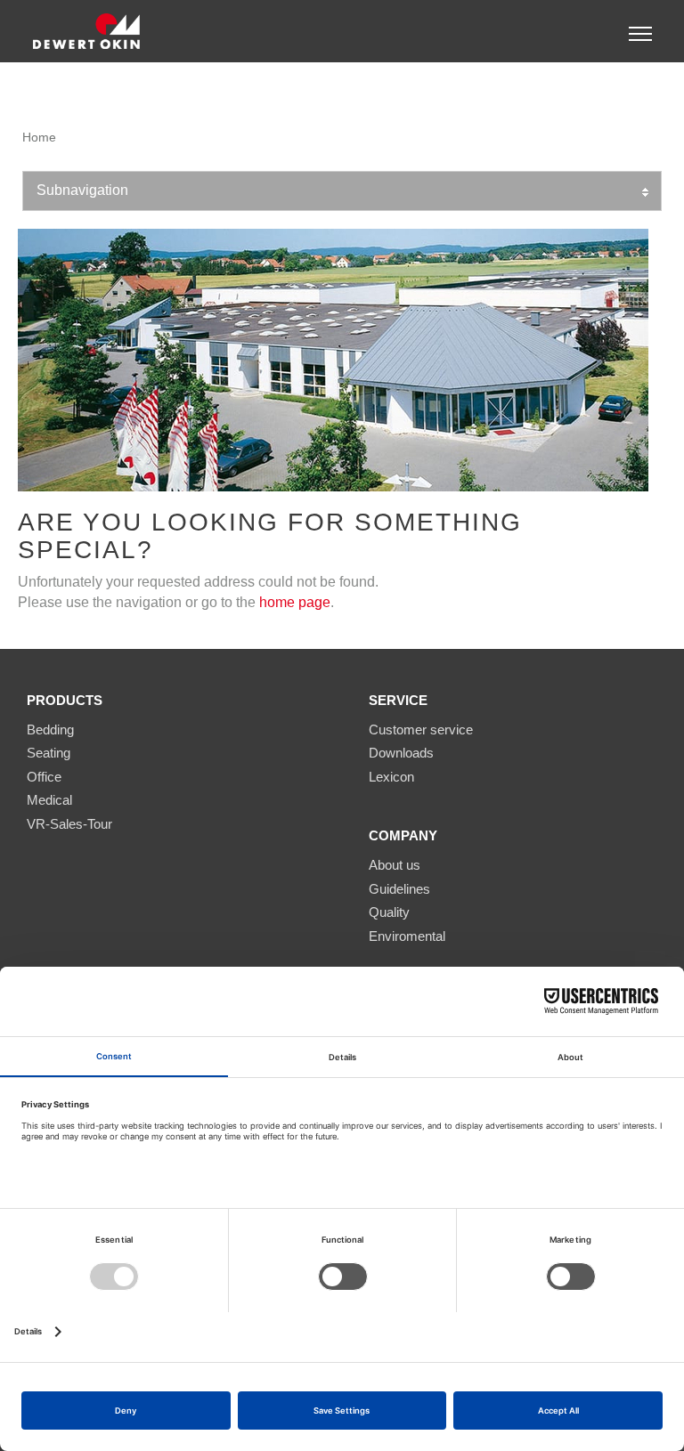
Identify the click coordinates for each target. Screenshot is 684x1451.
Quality (389, 912)
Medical (49, 799)
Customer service (421, 729)
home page (294, 602)
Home (39, 137)
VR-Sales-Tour (69, 823)
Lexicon (391, 776)
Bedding (50, 729)
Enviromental (407, 936)
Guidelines (399, 888)
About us (394, 864)
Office (44, 776)
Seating (48, 752)
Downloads (401, 752)
